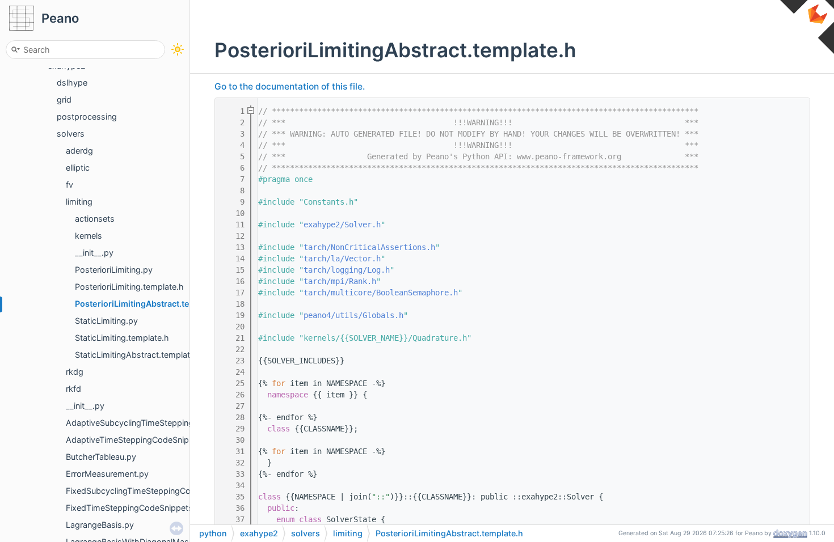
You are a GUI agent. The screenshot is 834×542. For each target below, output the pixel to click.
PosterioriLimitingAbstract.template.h (149, 303)
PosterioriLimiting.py (114, 269)
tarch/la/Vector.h (342, 258)
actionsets (95, 218)
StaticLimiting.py (106, 320)
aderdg (79, 150)
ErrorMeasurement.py (107, 474)
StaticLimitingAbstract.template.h (138, 354)
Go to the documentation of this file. (289, 86)
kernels (88, 235)
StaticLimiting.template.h (122, 337)
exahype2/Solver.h (342, 224)
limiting (79, 201)
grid (64, 99)
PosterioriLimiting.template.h (129, 286)
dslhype (72, 82)
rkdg (74, 371)
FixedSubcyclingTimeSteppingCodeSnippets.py (156, 491)
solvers (71, 133)
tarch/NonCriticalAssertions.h (369, 247)
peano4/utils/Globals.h (353, 315)
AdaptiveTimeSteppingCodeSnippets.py (142, 439)
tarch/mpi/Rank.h (340, 281)
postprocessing (87, 116)
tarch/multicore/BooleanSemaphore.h (381, 292)
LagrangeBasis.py (100, 525)
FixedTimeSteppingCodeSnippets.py (135, 508)
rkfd (73, 388)
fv (69, 184)
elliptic (78, 167)
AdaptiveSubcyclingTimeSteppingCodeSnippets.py (162, 422)
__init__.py (94, 252)
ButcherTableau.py (101, 456)
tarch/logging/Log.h (347, 269)
